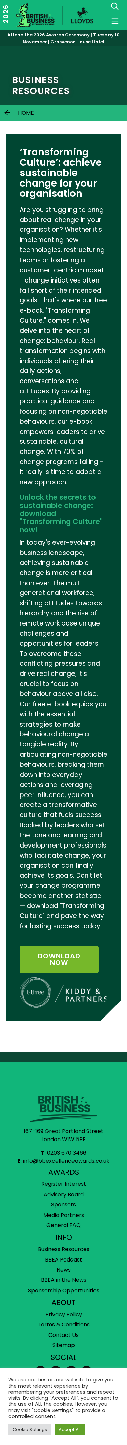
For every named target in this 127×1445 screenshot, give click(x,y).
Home (26, 113)
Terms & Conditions (64, 1324)
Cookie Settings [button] (30, 1429)
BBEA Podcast (63, 1260)
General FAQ (63, 1225)
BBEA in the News (63, 1280)
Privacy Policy (63, 1314)
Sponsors (63, 1204)
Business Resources (63, 1249)
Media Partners (63, 1215)
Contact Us (63, 1335)
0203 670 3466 (66, 1153)
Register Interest (63, 1184)
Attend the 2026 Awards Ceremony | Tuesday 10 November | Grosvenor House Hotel (63, 38)
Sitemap (63, 1345)
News (64, 1270)
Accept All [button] (70, 1429)
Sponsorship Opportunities (63, 1290)
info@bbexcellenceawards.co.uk (66, 1161)
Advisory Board (64, 1194)
